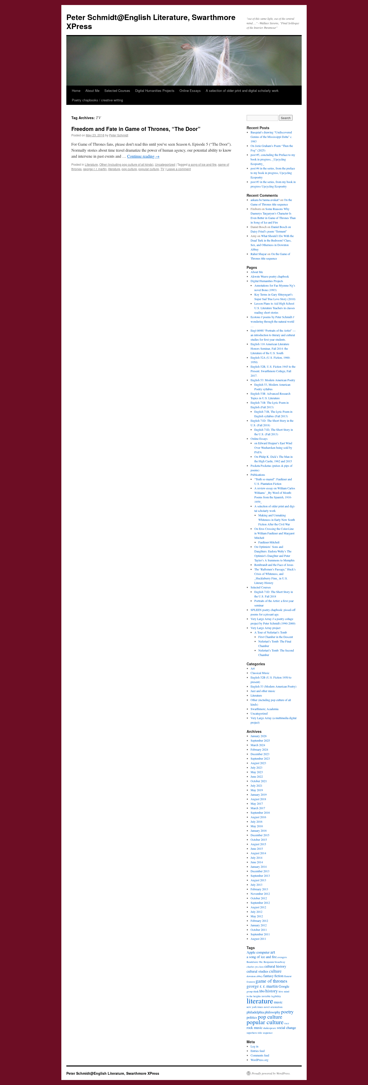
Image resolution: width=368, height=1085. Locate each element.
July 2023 (256, 767)
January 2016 (259, 830)
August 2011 (258, 939)
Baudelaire (252, 962)
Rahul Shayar (259, 254)
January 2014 (259, 866)
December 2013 (260, 871)
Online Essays (190, 90)
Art (253, 668)
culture (275, 971)
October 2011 (259, 930)
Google (284, 986)
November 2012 (260, 894)
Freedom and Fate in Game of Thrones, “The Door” (136, 128)
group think (253, 991)
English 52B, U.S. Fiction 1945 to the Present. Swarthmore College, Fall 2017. (273, 370)
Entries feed (258, 1051)
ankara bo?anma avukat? (265, 200)
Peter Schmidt (118, 135)
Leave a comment (178, 169)
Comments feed (260, 1055)
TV (162, 169)
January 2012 (259, 925)
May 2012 (257, 916)
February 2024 (259, 749)
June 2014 (257, 862)
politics (252, 1017)
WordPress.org (259, 1060)
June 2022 (257, 776)
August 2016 (258, 817)
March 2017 (258, 808)
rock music (254, 1027)
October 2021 (259, 781)
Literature (91, 164)
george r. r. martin (95, 169)
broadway (280, 962)
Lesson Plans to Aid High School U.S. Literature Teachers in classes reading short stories (274, 307)
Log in (254, 1046)
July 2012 (256, 912)
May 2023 (257, 772)
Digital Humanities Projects (154, 90)
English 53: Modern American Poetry (273, 380)
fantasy (268, 975)
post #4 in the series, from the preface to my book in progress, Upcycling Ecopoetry (273, 172)
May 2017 (257, 803)
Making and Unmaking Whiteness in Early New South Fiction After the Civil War (276, 519)
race (286, 1023)
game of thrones (271, 980)
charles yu (252, 966)
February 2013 (259, 889)
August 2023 (258, 763)
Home (76, 90)
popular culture (148, 169)
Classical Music (260, 673)
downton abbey (255, 976)
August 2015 (258, 844)
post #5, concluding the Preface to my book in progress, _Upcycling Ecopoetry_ (273, 159)
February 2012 (259, 921)
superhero (252, 1032)
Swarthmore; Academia (264, 709)
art (272, 952)
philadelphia (255, 1012)
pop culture (129, 169)
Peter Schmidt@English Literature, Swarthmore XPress (151, 21)
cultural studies (257, 971)
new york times (255, 1007)
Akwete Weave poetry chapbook (270, 276)
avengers (282, 957)
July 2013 (256, 885)
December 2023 (260, 754)
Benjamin (269, 962)
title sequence (265, 1032)
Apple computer (258, 952)
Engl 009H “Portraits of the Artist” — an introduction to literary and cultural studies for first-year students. (273, 334)
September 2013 (260, 876)
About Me (92, 90)
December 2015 (260, 835)
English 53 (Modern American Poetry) (273, 686)
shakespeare (269, 1028)
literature (114, 169)
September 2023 (260, 758)
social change (286, 1027)
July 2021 (256, 785)
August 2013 (258, 880)
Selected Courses (117, 90)
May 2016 (257, 826)
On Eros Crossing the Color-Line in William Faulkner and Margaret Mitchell (274, 533)
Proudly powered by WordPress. (271, 1073)
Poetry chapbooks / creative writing (97, 100)
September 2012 (260, 903)
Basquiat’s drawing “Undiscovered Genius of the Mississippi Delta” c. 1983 (271, 136)
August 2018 (258, 799)
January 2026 (259, 736)
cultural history (275, 966)
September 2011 (260, 934)
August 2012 (258, 907)
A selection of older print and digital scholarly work (242, 90)
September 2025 (260, 740)
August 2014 (258, 853)
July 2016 (256, 821)
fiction (278, 975)
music (278, 1002)
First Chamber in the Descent (275, 637)
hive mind (284, 991)
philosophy (272, 1012)
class (261, 966)
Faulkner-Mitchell (268, 542)
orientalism (276, 1007)
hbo (262, 991)
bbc (261, 962)
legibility (276, 996)
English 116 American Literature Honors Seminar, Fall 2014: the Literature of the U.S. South (270, 348)
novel (267, 1007)
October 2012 (259, 898)
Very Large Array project (265, 628)
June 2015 (257, 848)
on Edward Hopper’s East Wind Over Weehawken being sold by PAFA (273, 447)
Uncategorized (165, 164)
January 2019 (259, 794)
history (271, 991)
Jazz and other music (263, 691)
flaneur (288, 976)
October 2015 (259, 839)
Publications (258, 475)
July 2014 (256, 857)
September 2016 (260, 812)
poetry (287, 1011)
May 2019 (257, 790)
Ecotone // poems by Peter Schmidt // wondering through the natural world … (272, 321)
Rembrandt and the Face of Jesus (273, 565)
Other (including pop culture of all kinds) (126, 164)
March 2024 (258, 745)
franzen (251, 981)
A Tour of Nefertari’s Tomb (270, 632)
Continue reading (143, 156)
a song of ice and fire (202, 164)
